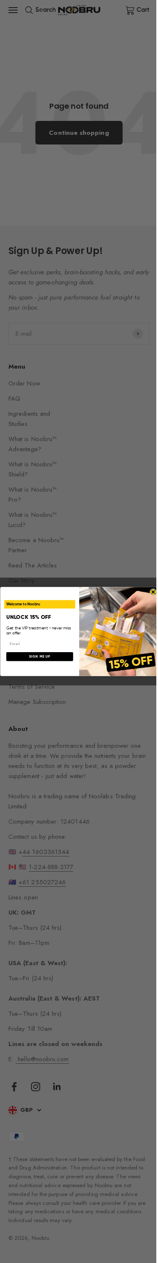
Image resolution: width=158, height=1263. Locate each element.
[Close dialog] (153, 592)
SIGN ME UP (39, 656)
